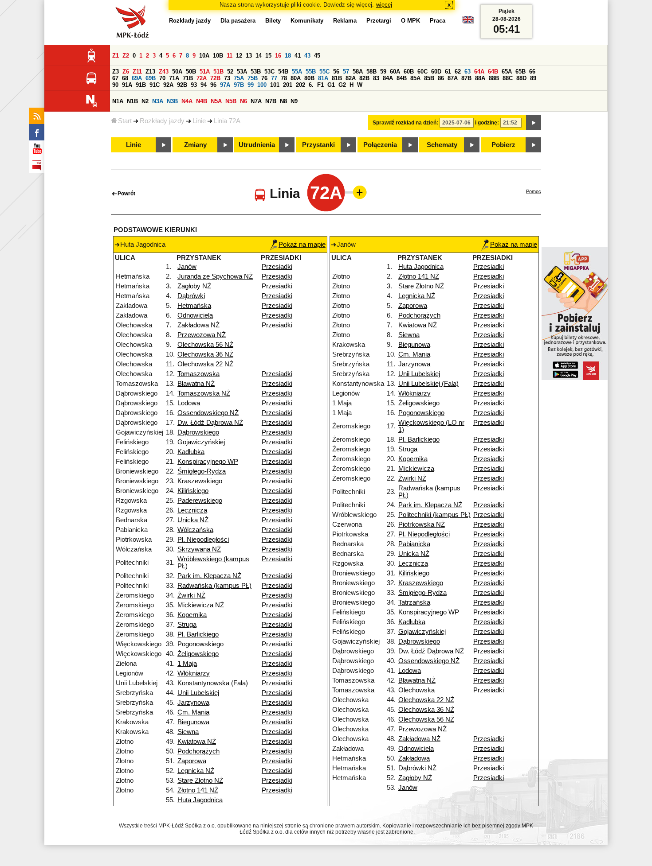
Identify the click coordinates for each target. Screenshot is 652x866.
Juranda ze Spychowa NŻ (215, 276)
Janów (186, 266)
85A (415, 78)
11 (229, 55)
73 (227, 78)
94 (203, 85)
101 (274, 85)
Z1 (115, 55)
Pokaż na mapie (302, 244)
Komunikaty (307, 20)
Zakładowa (414, 758)
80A (296, 78)
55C (324, 71)
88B (494, 78)
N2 (145, 101)
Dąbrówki (191, 295)
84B (402, 78)
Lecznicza (192, 510)
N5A (216, 101)
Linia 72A (227, 120)
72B (215, 78)
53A (242, 71)
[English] (468, 21)
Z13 (150, 71)
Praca (437, 20)
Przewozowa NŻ (201, 334)
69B (150, 78)
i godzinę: (487, 123)
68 (125, 78)
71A (174, 78)
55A (297, 71)
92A (168, 85)
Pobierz (503, 144)
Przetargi (378, 20)
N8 (283, 101)
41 (298, 55)
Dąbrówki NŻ (417, 768)
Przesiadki (277, 266)
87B (466, 78)
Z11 (137, 71)
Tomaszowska (198, 373)
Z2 (125, 55)
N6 (243, 101)
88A (480, 78)
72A (201, 78)
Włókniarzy (193, 673)
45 (317, 55)
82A (351, 78)
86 (441, 78)
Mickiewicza (416, 468)
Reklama (345, 20)
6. (311, 85)
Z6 (125, 71)
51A (205, 71)
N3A (157, 101)
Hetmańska (194, 305)
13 (249, 55)
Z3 (115, 71)
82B (364, 78)
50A (177, 71)
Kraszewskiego (199, 481)
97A (225, 85)
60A (395, 71)
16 (278, 55)
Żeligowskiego (198, 653)
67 (115, 78)
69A (137, 78)
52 (230, 71)
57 (346, 71)
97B (239, 85)
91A (127, 85)
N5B (230, 101)
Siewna (188, 731)
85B (429, 78)
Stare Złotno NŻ (200, 780)
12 (239, 55)
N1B (132, 101)
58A (358, 71)
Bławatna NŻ (196, 383)
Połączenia (380, 144)
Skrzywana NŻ (199, 549)
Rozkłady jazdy (162, 120)
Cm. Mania (193, 712)
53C (269, 71)
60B (409, 71)
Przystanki (318, 144)
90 (115, 85)
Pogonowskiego (200, 644)
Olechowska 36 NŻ (205, 354)
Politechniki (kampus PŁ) (434, 514)
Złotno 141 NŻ (197, 790)
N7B (270, 101)
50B (191, 71)
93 (194, 85)
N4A (186, 101)
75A (239, 78)
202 (300, 85)
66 (532, 71)
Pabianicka (414, 544)
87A (453, 78)
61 (448, 71)
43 (307, 55)
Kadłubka (190, 451)
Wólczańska (195, 529)
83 (376, 78)
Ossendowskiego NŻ (208, 412)
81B (337, 78)
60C (422, 71)
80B (309, 78)
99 (250, 85)
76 (264, 78)
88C (508, 78)
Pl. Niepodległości (203, 539)
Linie (199, 120)
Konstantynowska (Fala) (212, 683)
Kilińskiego (192, 490)
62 (458, 71)
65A (507, 71)
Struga (186, 624)
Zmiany (195, 144)
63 (467, 71)
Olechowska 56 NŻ (205, 344)
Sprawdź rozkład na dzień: (405, 123)
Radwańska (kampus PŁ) (214, 585)
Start (125, 120)
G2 (342, 85)
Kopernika (192, 614)
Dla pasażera (237, 20)
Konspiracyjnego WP (207, 461)
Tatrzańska (414, 602)
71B (188, 78)
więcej (384, 4)
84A (388, 78)
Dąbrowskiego (198, 432)
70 (162, 78)
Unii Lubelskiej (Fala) (428, 383)
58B (371, 71)
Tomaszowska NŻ (203, 393)
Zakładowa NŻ (198, 325)
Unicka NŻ (192, 520)
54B (283, 71)
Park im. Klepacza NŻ (209, 575)
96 (213, 85)
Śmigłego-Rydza (201, 471)
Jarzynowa (193, 702)
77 (274, 78)
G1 (331, 85)
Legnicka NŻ (195, 770)
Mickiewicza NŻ (200, 605)
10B (218, 55)
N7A (256, 101)
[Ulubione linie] (357, 192)
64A (479, 71)
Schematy (442, 144)
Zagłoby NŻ (194, 286)
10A (204, 55)
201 (287, 85)
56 (336, 71)
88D (521, 78)
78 (284, 78)
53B (256, 71)
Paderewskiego (199, 500)
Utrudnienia (257, 144)
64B (493, 71)
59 (383, 71)
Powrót (126, 193)
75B (252, 78)
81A (323, 78)
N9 (294, 101)
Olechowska (416, 690)
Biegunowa (193, 722)
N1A (117, 101)
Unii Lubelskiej (198, 692)
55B (311, 71)
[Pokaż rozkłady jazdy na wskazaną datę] (533, 122)
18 (288, 55)
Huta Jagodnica (200, 800)
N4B (201, 101)
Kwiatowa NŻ (196, 741)
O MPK (410, 20)
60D (436, 71)
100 (262, 85)
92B (182, 85)
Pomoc (533, 191)
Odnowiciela (195, 315)
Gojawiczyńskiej (201, 442)
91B (141, 85)
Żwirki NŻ (191, 595)
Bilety (273, 20)
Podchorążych (198, 751)
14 (258, 55)
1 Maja (187, 663)
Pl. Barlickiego (198, 634)
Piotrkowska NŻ (421, 524)
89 (533, 78)
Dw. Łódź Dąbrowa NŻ (210, 422)
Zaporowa (191, 761)
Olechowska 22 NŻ (205, 364)
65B (520, 71)
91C (154, 85)
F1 (320, 85)
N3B (172, 101)
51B (218, 71)
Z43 (164, 71)
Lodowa (188, 403)
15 (268, 55)
